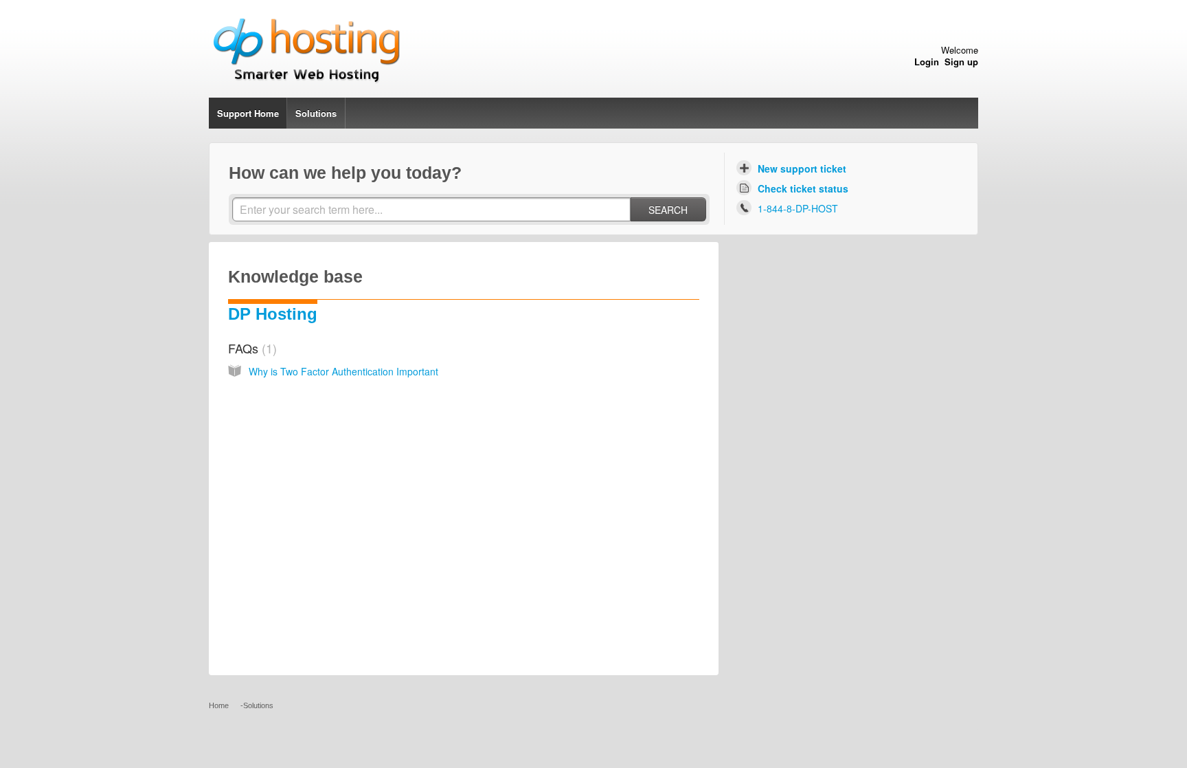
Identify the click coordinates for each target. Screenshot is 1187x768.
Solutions (316, 113)
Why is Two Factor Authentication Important (343, 371)
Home (266, 113)
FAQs (250, 348)
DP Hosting (272, 314)
